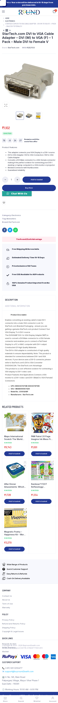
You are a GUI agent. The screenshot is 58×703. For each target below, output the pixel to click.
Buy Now (29, 188)
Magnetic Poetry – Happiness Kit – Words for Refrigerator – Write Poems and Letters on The (15, 533)
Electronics (10, 21)
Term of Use (7, 604)
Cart (4, 655)
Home (7, 18)
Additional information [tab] (17, 306)
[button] (5, 105)
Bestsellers (11, 219)
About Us (6, 600)
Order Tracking (8, 647)
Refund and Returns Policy (13, 624)
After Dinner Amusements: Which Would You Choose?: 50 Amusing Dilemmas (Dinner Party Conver (15, 485)
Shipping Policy (8, 627)
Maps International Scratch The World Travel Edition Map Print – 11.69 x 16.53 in (14, 437)
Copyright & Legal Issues (13, 631)
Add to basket (37, 179)
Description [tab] (11, 299)
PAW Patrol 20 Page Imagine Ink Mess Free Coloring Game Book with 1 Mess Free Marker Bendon (42, 437)
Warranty (6, 607)
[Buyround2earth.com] (29, 11)
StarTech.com (14, 222)
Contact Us (7, 596)
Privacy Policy (8, 620)
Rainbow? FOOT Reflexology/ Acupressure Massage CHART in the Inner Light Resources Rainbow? (42, 485)
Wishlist (5, 651)
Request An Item (9, 644)
